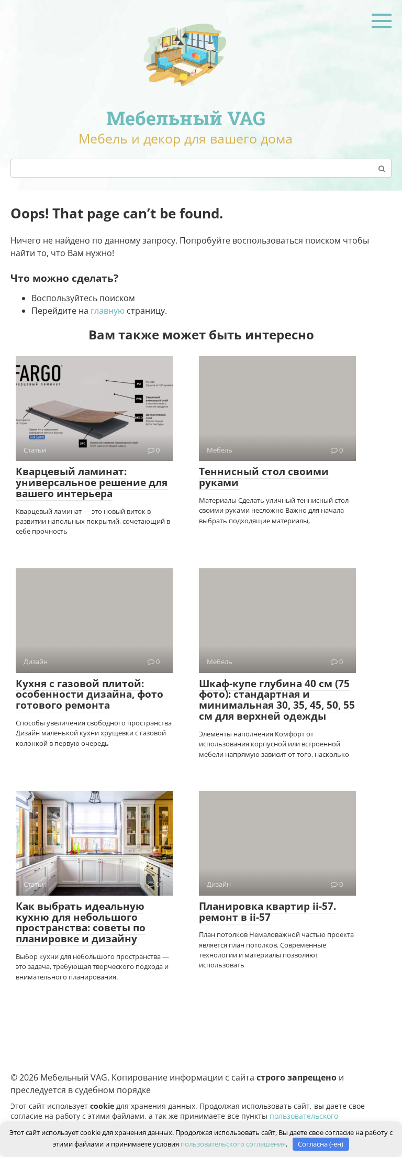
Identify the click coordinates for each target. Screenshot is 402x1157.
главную (108, 310)
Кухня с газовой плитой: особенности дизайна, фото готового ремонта (89, 694)
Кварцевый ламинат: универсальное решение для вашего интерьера (92, 482)
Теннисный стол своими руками (264, 477)
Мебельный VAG (185, 117)
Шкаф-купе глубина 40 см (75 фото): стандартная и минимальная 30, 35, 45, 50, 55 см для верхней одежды (277, 700)
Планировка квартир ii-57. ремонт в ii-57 (267, 911)
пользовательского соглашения (233, 1144)
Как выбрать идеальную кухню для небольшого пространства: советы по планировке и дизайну (81, 922)
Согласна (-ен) (320, 1144)
